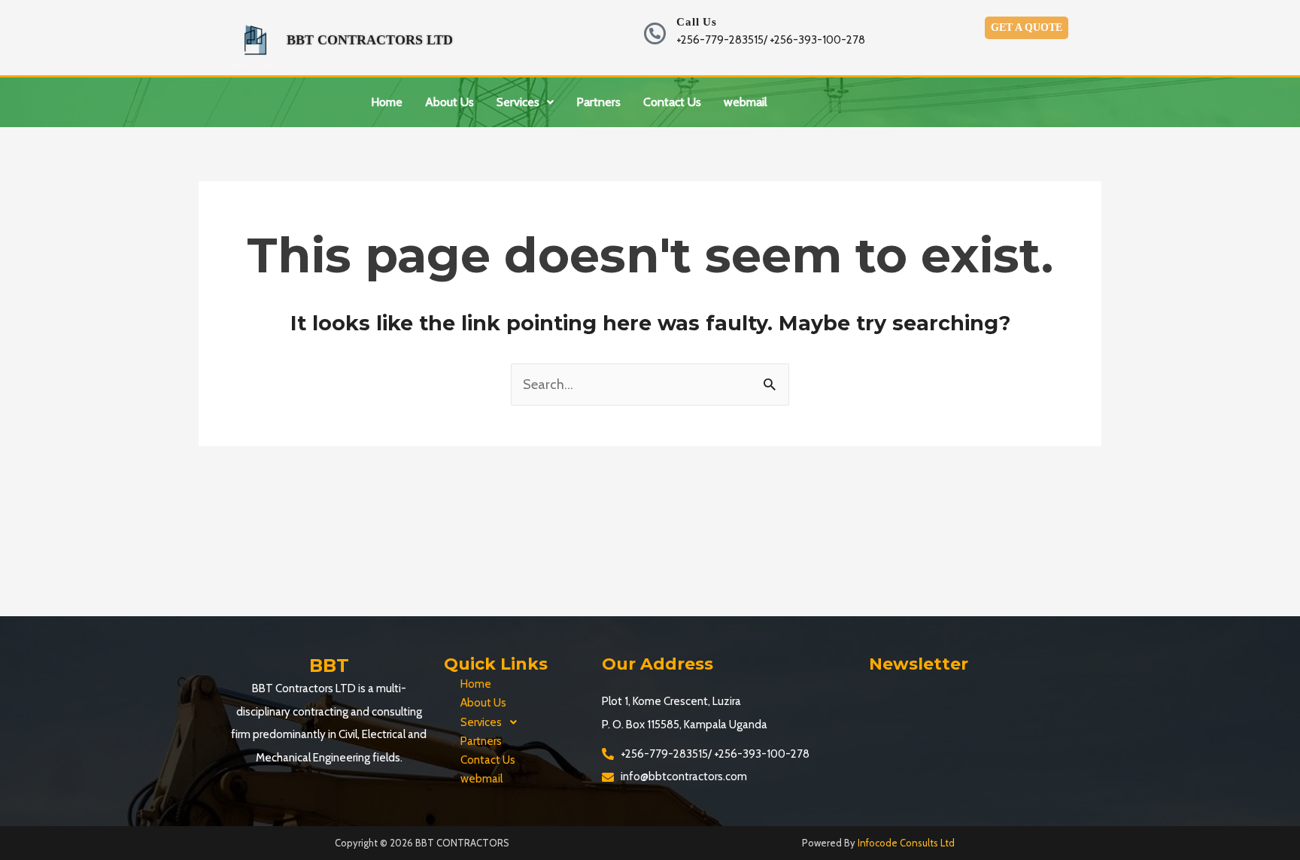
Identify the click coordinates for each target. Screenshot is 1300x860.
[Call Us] (655, 33)
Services (518, 102)
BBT (329, 665)
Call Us (696, 22)
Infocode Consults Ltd (906, 843)
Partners (598, 102)
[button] (525, 102)
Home (386, 102)
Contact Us (672, 102)
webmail (745, 102)
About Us (449, 102)
